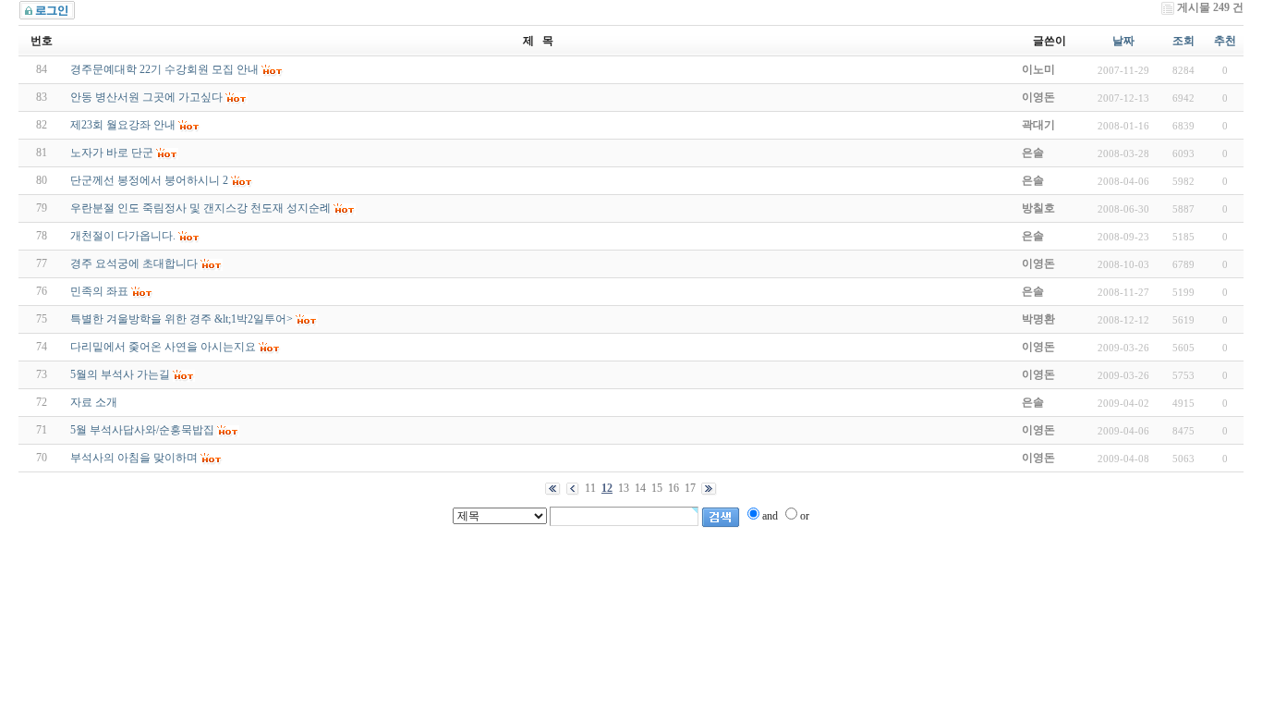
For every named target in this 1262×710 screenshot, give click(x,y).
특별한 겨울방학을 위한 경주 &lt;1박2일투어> (181, 318)
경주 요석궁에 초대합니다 (134, 263)
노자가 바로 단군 (111, 152)
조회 (1183, 40)
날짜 (1123, 40)
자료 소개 (93, 402)
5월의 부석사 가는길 (120, 374)
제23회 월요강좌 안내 (123, 124)
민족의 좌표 (99, 291)
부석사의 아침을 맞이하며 (134, 457)
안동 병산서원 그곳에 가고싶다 (146, 97)
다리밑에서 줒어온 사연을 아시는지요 (163, 346)
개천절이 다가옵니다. (123, 235)
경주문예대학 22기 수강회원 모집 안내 (164, 69)
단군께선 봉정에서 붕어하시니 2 (149, 180)
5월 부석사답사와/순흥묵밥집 (142, 429)
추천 (1225, 40)
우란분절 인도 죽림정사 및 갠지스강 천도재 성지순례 (200, 208)
